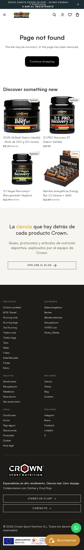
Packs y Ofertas (51, 332)
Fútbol (6, 352)
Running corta (10, 317)
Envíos (6, 420)
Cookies (7, 440)
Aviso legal (8, 445)
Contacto (48, 396)
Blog (46, 391)
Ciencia (48, 381)
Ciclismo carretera (12, 307)
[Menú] (4, 15)
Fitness (6, 362)
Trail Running (10, 327)
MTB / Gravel (9, 312)
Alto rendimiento (11, 401)
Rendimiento (9, 381)
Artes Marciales (10, 357)
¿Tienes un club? (42, 498)
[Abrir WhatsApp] (76, 528)
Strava (47, 420)
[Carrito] (77, 15)
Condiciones (9, 415)
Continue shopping (42, 61)
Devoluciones (9, 430)
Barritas (48, 312)
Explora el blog (40, 265)
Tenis (5, 342)
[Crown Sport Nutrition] (21, 15)
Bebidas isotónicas (53, 317)
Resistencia (8, 391)
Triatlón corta (9, 332)
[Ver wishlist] (70, 15)
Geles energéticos (53, 307)
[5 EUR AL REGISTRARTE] (78, 4)
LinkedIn (48, 430)
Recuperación (51, 322)
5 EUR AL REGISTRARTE (38, 7)
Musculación (9, 396)
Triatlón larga (9, 337)
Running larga (10, 322)
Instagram (49, 415)
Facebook (49, 425)
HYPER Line (50, 327)
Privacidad (8, 435)
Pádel (6, 347)
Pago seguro (9, 425)
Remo (6, 367)
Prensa (47, 386)
